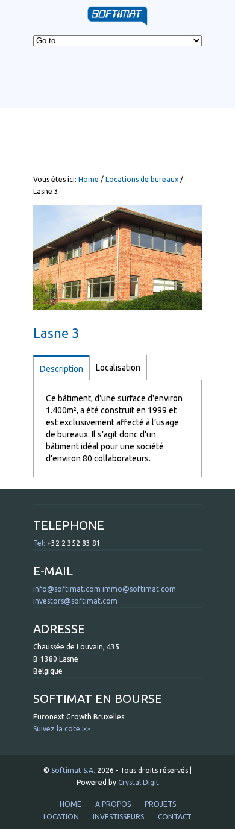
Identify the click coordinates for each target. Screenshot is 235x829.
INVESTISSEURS (118, 817)
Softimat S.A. (73, 770)
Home (88, 179)
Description (61, 369)
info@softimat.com (67, 589)
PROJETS (160, 804)
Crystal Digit (138, 782)
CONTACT (175, 817)
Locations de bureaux (141, 179)
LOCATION (61, 817)
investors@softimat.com (75, 601)
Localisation (118, 367)
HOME (70, 804)
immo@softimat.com (139, 589)
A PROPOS (113, 804)
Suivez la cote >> (61, 729)
